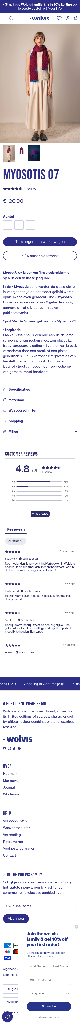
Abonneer (16, 918)
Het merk (10, 773)
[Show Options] (68, 993)
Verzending (12, 835)
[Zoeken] (13, 18)
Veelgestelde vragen (19, 848)
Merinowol (11, 780)
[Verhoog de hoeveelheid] (30, 225)
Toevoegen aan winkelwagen (40, 241)
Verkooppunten (15, 821)
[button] (40, 482)
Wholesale (11, 794)
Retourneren (13, 842)
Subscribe (49, 1006)
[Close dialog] (76, 927)
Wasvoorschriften (17, 828)
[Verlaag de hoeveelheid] (7, 225)
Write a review (40, 513)
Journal (9, 787)
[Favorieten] (7, 1016)
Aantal (8, 216)
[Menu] (4, 18)
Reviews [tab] (16, 529)
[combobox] (48, 993)
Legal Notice (11, 974)
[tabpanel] (40, 597)
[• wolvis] (39, 18)
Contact (9, 855)
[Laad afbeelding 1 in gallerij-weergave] (40, 83)
